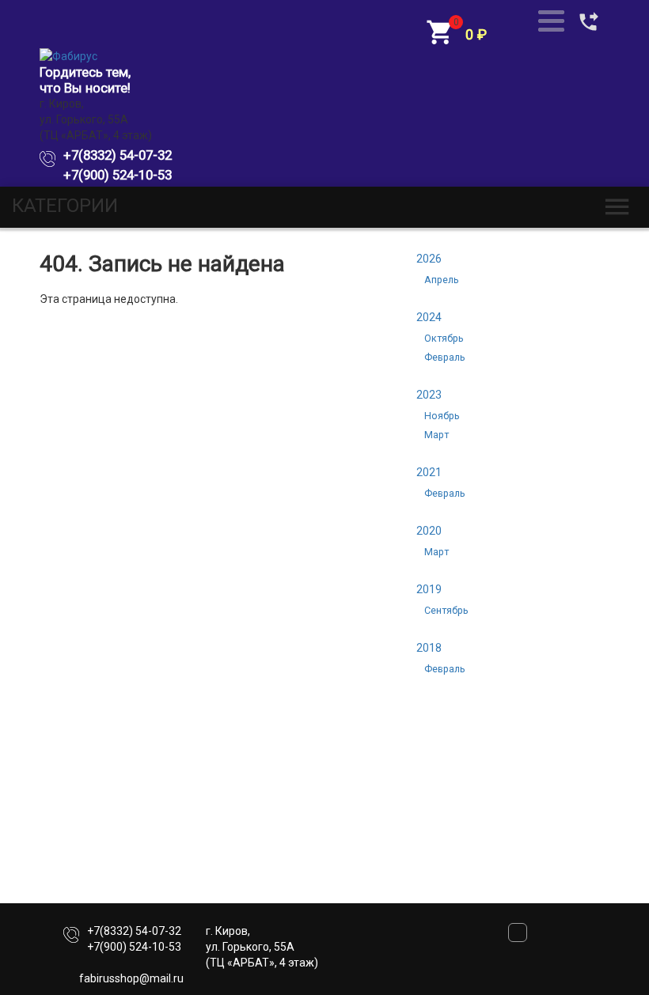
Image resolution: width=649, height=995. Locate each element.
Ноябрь (442, 416)
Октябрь (444, 338)
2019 (429, 589)
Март (436, 435)
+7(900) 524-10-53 (117, 175)
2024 (429, 317)
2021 (429, 472)
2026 (429, 258)
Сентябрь (446, 610)
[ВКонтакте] (517, 938)
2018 (429, 647)
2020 (429, 530)
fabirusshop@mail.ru (131, 978)
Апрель (441, 280)
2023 (429, 394)
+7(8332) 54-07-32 (117, 155)
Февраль (444, 357)
